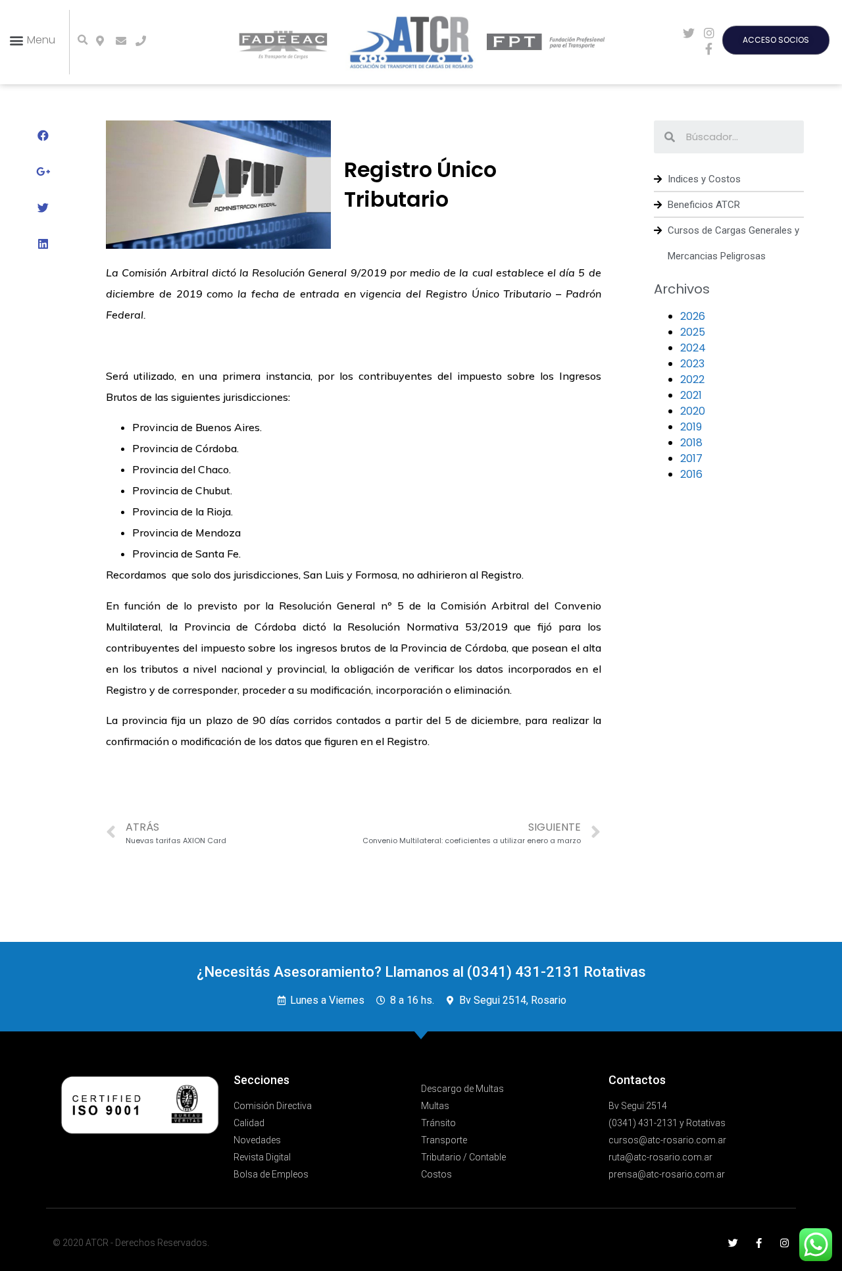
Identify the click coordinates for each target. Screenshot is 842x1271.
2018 (691, 442)
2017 (691, 458)
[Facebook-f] (759, 1243)
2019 (691, 426)
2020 (692, 411)
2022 (692, 379)
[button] (32, 39)
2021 (691, 395)
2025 (692, 332)
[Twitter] (733, 1243)
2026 (692, 316)
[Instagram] (784, 1243)
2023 (692, 363)
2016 (691, 474)
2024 (693, 347)
